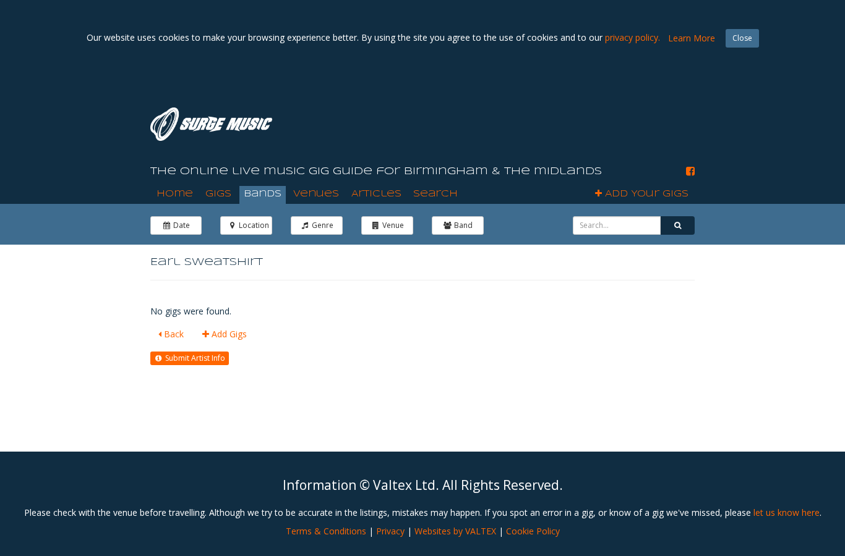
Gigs (218, 194)
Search (435, 194)
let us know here (786, 512)
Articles (376, 194)
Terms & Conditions (326, 531)
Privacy (390, 531)
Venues (316, 194)
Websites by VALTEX (455, 531)
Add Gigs (228, 334)
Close (742, 38)
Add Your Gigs (645, 194)
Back (172, 334)
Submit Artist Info (194, 358)
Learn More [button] (691, 38)
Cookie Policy (533, 531)
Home (175, 194)
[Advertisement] (516, 123)
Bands (262, 194)
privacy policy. (632, 37)
